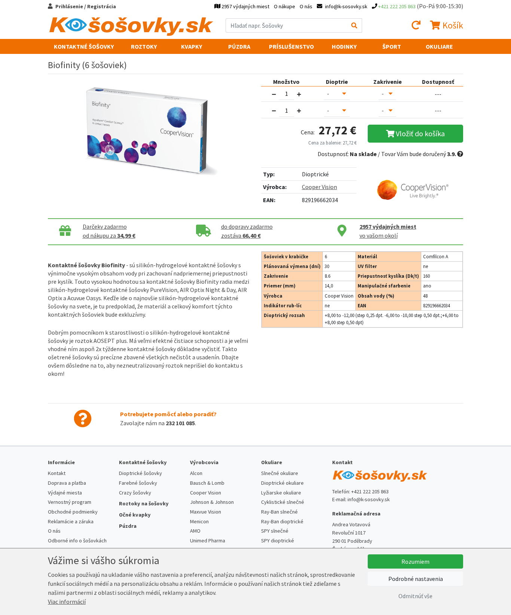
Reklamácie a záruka (71, 521)
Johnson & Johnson (212, 502)
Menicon (199, 521)
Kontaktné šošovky (84, 46)
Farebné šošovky (138, 482)
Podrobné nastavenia (415, 578)
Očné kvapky (135, 514)
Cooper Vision (319, 187)
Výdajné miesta (65, 492)
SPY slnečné (274, 530)
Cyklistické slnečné (282, 502)
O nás (306, 6)
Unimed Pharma (207, 540)
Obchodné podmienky (73, 511)
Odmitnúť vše (415, 596)
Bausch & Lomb (207, 482)
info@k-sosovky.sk (369, 499)
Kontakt (56, 473)
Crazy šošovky (135, 492)
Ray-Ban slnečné (279, 511)
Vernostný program (69, 502)
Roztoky (144, 46)
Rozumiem (415, 561)
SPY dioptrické (277, 540)
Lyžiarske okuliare (281, 492)
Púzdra (239, 46)
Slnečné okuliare (279, 473)
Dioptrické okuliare (282, 482)
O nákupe (284, 6)
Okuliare (439, 46)
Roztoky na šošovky (144, 503)
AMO (195, 530)
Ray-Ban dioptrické (282, 521)
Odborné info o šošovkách (77, 540)
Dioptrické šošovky (140, 473)
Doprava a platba (67, 482)
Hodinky (344, 46)
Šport (391, 46)
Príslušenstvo (291, 46)
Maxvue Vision (205, 511)
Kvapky (191, 46)
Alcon (196, 473)
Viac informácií (67, 601)
